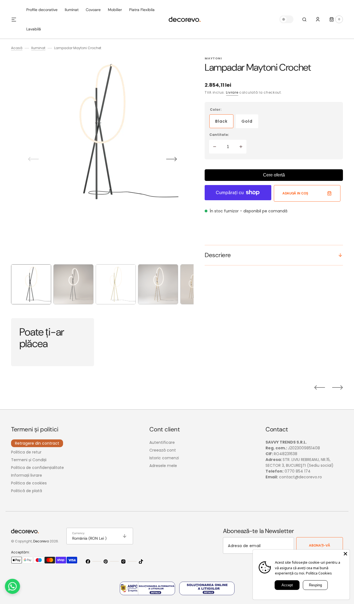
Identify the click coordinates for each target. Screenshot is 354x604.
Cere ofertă (274, 175)
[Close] (345, 553)
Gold (249, 123)
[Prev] (319, 387)
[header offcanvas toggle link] (16, 19)
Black (224, 123)
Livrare (232, 92)
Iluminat (38, 48)
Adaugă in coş (295, 193)
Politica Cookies (319, 573)
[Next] (337, 387)
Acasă (16, 48)
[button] (304, 19)
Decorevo (41, 541)
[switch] (286, 19)
